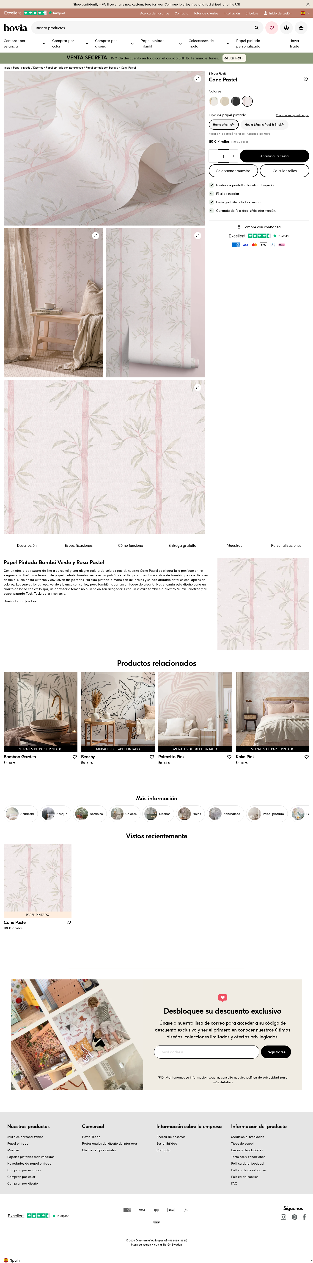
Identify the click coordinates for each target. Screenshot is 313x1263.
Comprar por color (21, 1176)
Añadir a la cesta (274, 155)
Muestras (234, 545)
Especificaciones (79, 545)
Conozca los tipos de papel (292, 115)
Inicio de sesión (280, 13)
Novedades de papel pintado (29, 1163)
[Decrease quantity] (213, 156)
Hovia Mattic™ (224, 124)
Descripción (27, 545)
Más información (262, 210)
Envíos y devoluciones (247, 1150)
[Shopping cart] (301, 27)
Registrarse (276, 1051)
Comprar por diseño (22, 1183)
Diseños (38, 67)
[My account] (286, 27)
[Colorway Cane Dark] (236, 101)
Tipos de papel (242, 1143)
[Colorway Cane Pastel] (247, 101)
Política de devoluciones (248, 1170)
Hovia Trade (91, 1137)
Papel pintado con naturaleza (64, 67)
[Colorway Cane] (214, 101)
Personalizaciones (286, 545)
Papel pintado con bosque (102, 67)
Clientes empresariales (99, 1150)
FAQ (234, 1183)
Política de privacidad (247, 1163)
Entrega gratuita (182, 545)
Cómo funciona (130, 545)
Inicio (7, 67)
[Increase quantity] (233, 156)
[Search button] (256, 27)
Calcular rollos (285, 170)
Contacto (163, 1150)
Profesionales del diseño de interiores (109, 1143)
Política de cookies (244, 1176)
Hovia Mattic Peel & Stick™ (264, 124)
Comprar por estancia (24, 1170)
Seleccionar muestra (233, 170)
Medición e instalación (247, 1137)
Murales (13, 1150)
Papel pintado (21, 67)
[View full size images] (197, 78)
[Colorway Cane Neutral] (225, 101)
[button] (303, 13)
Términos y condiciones (248, 1156)
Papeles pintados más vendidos (30, 1156)
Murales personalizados (25, 1137)
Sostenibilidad (166, 1143)
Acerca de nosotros (170, 1137)
